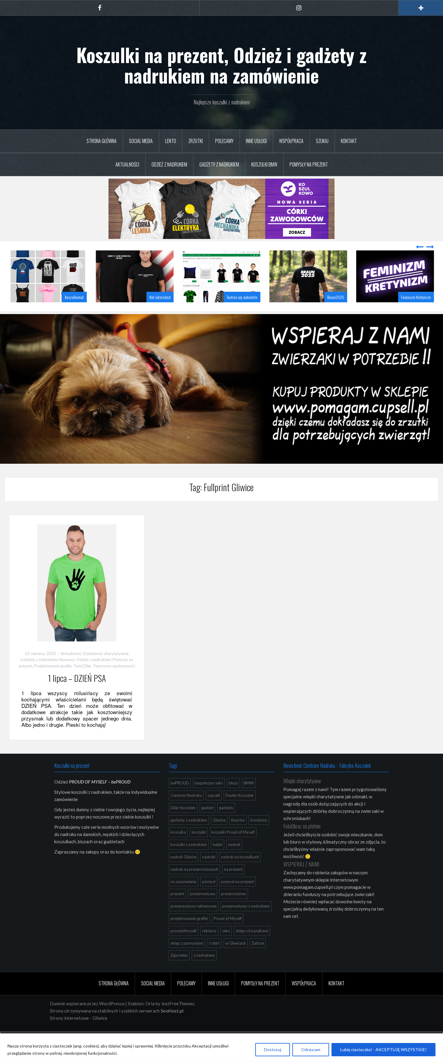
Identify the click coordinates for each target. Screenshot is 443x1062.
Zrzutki (195, 141)
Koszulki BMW (264, 164)
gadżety (226, 807)
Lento (170, 141)
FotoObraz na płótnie (302, 826)
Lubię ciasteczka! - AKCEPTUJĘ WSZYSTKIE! (383, 1049)
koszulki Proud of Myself (233, 832)
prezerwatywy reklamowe (193, 906)
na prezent (233, 869)
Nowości (66, 659)
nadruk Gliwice (183, 856)
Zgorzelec (179, 955)
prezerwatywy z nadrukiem (246, 906)
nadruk (234, 844)
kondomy (258, 820)
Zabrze (258, 943)
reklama (209, 930)
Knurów (238, 820)
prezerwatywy (233, 893)
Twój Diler (82, 665)
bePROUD (180, 783)
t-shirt (214, 943)
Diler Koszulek (183, 807)
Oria (150, 1003)
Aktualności (127, 164)
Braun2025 (335, 297)
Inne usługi (256, 141)
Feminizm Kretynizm (416, 297)
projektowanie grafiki (189, 918)
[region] (221, 1047)
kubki (217, 844)
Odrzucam (310, 1049)
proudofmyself (183, 930)
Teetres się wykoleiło (242, 297)
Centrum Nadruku (186, 795)
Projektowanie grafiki (52, 665)
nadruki (208, 856)
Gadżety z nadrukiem (219, 164)
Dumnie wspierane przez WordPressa (87, 1003)
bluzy (233, 783)
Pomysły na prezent (309, 164)
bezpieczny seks (209, 783)
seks (226, 930)
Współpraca (291, 141)
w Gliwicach (235, 943)
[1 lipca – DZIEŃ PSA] (76, 582)
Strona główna (101, 141)
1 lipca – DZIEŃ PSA (77, 678)
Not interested (160, 297)
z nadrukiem (204, 955)
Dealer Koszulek (239, 795)
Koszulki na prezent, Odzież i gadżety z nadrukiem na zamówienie (221, 65)
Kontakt (349, 141)
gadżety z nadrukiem (189, 820)
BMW (249, 783)
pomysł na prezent (237, 881)
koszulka (178, 832)
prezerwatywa (202, 893)
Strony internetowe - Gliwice (78, 1018)
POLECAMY (224, 141)
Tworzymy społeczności (114, 665)
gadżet (207, 807)
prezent (177, 893)
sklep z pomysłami (187, 943)
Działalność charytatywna (105, 653)
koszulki (199, 832)
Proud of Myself (228, 918)
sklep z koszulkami (252, 930)
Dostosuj (272, 1049)
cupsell (214, 795)
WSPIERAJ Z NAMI (301, 864)
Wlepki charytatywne (302, 781)
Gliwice (219, 820)
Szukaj (322, 141)
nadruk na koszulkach (240, 856)
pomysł (208, 881)
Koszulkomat (74, 297)
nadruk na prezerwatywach (194, 869)
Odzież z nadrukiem (169, 164)
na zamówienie (183, 881)
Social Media (141, 141)
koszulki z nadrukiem (189, 844)
